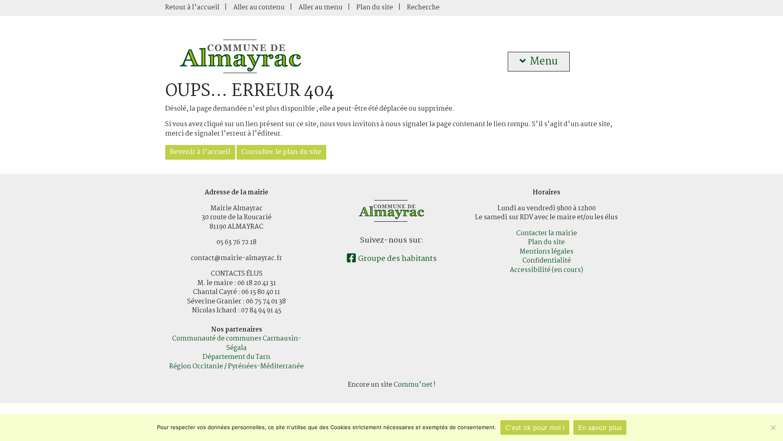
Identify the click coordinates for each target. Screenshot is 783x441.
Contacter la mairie (546, 233)
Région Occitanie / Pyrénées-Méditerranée (236, 366)
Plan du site (374, 7)
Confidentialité (546, 261)
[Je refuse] (773, 427)
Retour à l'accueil (192, 7)
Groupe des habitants (396, 259)
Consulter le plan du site (281, 152)
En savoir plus (600, 427)
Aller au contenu (259, 7)
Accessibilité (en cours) (546, 270)
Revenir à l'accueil (200, 152)
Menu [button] (544, 61)
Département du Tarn (236, 357)
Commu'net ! (415, 385)
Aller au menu (321, 7)
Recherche (423, 7)
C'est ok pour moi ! (534, 427)
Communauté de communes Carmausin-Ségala (236, 343)
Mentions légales (546, 252)
